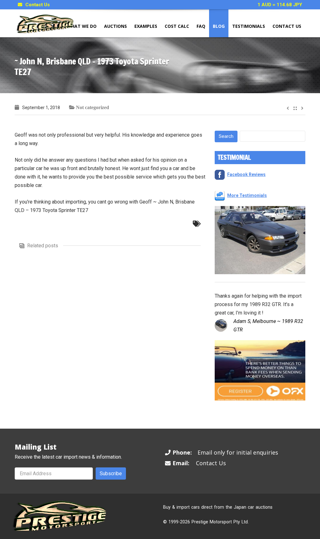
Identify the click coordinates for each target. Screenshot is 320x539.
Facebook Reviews (246, 174)
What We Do (82, 26)
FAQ (201, 26)
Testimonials (248, 26)
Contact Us (37, 5)
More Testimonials (247, 195)
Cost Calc (177, 26)
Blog (219, 26)
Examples (145, 26)
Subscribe (111, 473)
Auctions (115, 26)
